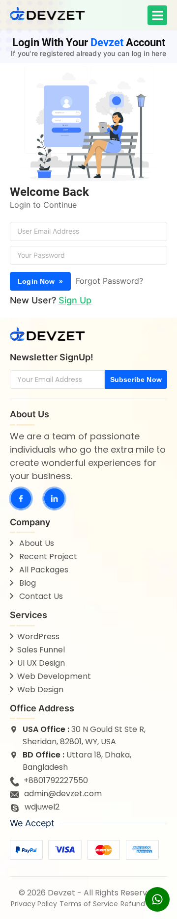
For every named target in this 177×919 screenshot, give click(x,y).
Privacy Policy (34, 904)
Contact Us (40, 596)
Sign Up (75, 300)
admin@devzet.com (63, 793)
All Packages (42, 569)
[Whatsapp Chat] (157, 899)
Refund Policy (143, 904)
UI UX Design (41, 663)
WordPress (38, 636)
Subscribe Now (136, 379)
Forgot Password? (109, 281)
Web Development (54, 676)
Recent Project (47, 556)
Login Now (40, 281)
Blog (26, 583)
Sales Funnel (41, 649)
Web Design (40, 689)
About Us (35, 543)
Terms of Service (88, 904)
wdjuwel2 (42, 806)
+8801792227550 (56, 780)
